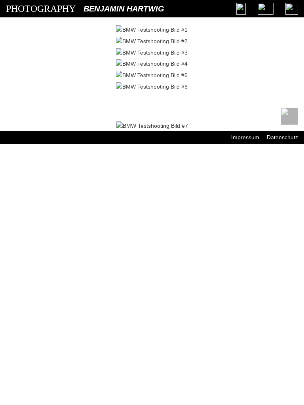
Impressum (245, 137)
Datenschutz (282, 137)
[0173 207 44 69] (241, 9)
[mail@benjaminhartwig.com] (266, 9)
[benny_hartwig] (291, 9)
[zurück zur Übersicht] (289, 116)
